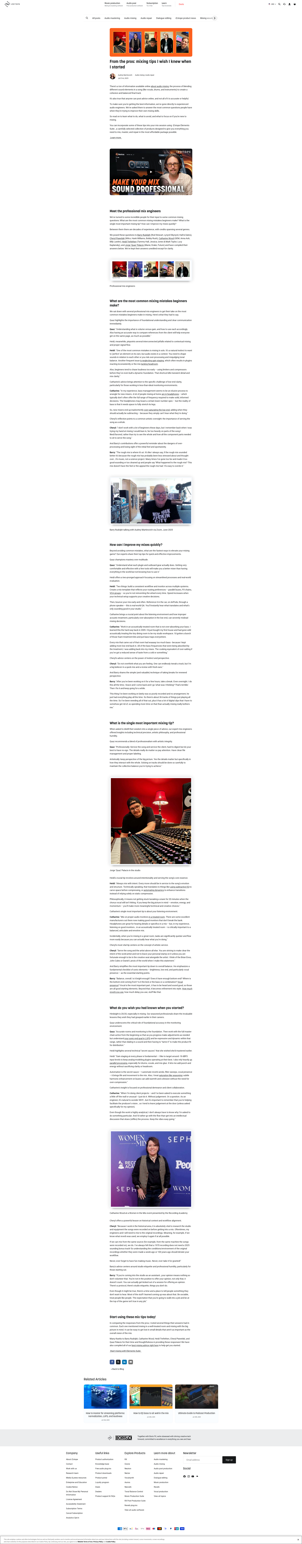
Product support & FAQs (105, 1496)
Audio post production (163, 1468)
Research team (72, 1473)
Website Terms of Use (85, 1541)
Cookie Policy (110, 1541)
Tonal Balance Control (134, 1491)
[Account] (289, 4)
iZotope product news (186, 18)
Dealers (98, 1491)
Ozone (127, 1464)
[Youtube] (192, 1476)
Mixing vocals (206, 18)
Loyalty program (102, 1482)
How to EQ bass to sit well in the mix (151, 1413)
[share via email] (130, 1362)
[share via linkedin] (124, 1362)
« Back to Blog (117, 1369)
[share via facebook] (112, 1362)
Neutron (128, 1468)
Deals (97, 1487)
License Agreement (74, 1499)
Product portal (101, 1478)
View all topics (160, 1496)
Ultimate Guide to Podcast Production (196, 1413)
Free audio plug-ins (103, 1468)
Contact (69, 1464)
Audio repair (146, 18)
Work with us (71, 1468)
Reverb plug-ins (131, 1505)
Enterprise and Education (76, 1482)
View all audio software (134, 1510)
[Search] (279, 4)
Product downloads (103, 1473)
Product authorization (104, 1459)
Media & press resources (76, 1478)
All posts (96, 18)
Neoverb (128, 1487)
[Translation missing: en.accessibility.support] (284, 4)
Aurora (127, 1482)
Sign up (229, 1460)
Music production (161, 1482)
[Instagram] (188, 1476)
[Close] (298, 1539)
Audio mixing (130, 18)
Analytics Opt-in (72, 1518)
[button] (87, 18)
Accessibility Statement (76, 1504)
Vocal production (161, 1491)
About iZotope (72, 1459)
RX (126, 1459)
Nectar (127, 1473)
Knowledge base (102, 1464)
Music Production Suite (134, 1496)
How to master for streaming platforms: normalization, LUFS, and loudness (105, 1415)
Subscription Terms (74, 1508)
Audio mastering (112, 18)
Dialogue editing (163, 18)
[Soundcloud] (197, 1476)
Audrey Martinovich (125, 75)
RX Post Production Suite (135, 1501)
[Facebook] (184, 1476)
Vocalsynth (129, 1478)
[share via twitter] (118, 1362)
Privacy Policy (98, 1541)
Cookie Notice (72, 1487)
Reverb (156, 1487)
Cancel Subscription (74, 1513)
